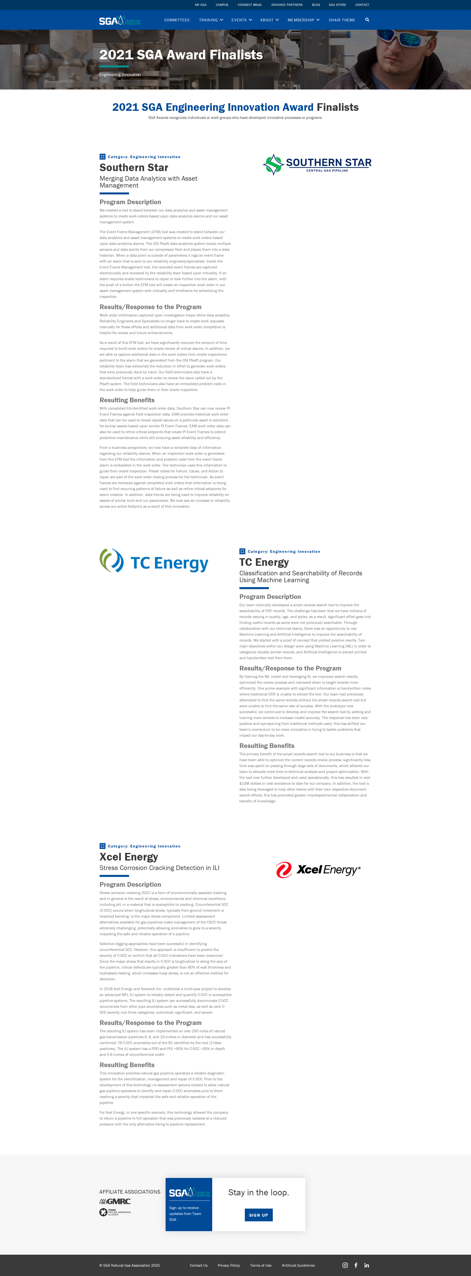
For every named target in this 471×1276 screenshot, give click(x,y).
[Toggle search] (367, 19)
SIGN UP (258, 1215)
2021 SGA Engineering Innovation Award (213, 107)
